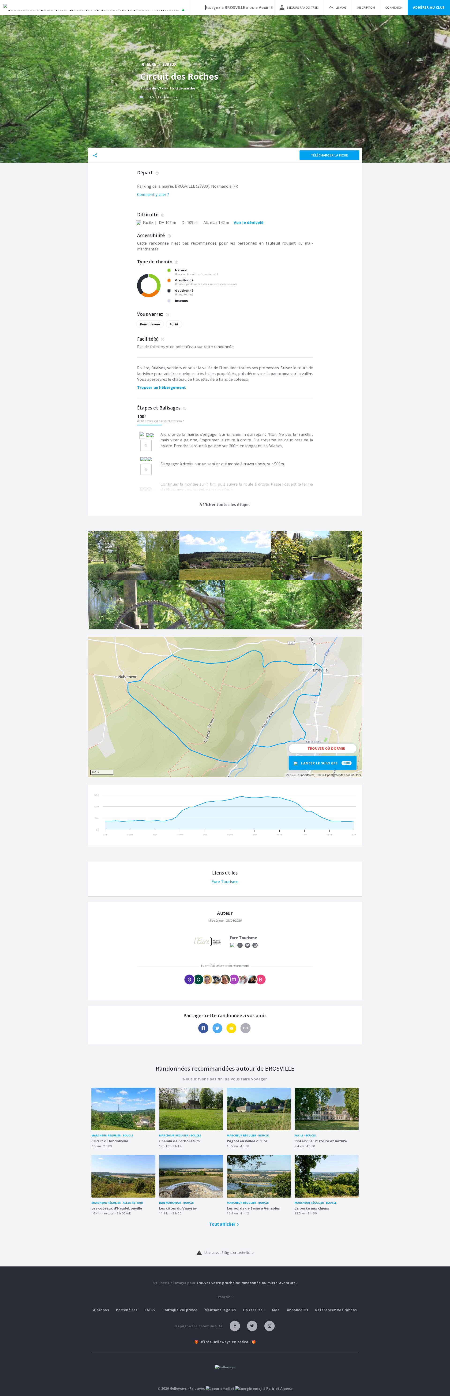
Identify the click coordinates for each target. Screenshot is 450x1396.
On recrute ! (254, 1310)
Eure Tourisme (225, 881)
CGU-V (150, 1310)
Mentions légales (220, 1310)
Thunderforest (305, 775)
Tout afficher (222, 1224)
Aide (276, 1310)
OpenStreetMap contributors (343, 775)
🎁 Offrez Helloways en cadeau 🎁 (225, 1342)
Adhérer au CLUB (429, 7)
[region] (225, 707)
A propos (101, 1310)
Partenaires (126, 1310)
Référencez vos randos (336, 1310)
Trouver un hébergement (161, 387)
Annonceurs (297, 1310)
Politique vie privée (179, 1310)
